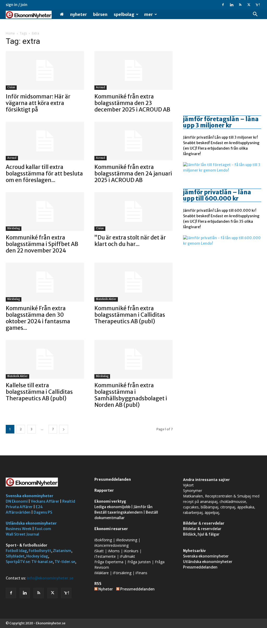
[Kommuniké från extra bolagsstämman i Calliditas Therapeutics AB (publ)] (133, 282)
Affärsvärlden (18, 512)
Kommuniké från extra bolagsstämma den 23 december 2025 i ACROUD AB (132, 103)
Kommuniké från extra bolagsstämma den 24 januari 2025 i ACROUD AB (133, 173)
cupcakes (191, 506)
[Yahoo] (257, 4)
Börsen (100, 14)
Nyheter (78, 14)
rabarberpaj (193, 512)
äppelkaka (245, 506)
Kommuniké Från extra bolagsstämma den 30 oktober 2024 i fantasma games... (38, 318)
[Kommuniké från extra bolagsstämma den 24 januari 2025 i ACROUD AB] (133, 141)
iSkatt (99, 550)
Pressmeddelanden (112, 479)
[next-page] (63, 429)
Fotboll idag (16, 550)
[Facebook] (223, 4)
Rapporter (104, 490)
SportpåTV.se (17, 561)
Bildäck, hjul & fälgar (201, 534)
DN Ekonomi (17, 501)
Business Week (19, 528)
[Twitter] (249, 4)
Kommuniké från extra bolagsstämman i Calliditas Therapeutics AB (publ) (129, 315)
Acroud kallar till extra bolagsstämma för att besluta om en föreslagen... (44, 173)
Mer (148, 14)
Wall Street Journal (22, 534)
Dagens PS (43, 512)
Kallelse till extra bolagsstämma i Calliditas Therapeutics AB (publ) (39, 392)
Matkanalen (193, 496)
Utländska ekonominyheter (31, 523)
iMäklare (101, 572)
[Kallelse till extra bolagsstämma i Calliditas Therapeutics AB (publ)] (45, 359)
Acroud (100, 87)
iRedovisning (126, 539)
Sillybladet (15, 556)
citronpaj (227, 506)
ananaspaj (208, 501)
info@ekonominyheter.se (50, 578)
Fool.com (43, 528)
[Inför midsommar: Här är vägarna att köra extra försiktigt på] (45, 70)
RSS (97, 583)
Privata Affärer (19, 506)
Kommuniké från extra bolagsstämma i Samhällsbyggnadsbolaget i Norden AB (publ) (130, 395)
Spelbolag (124, 14)
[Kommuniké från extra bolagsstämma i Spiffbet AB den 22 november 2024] (45, 211)
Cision (11, 87)
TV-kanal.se (42, 561)
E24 (39, 506)
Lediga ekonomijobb (112, 506)
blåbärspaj (209, 506)
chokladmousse (233, 501)
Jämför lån (143, 506)
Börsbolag (13, 228)
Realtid (68, 501)
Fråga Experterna (108, 561)
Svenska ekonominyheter (29, 496)
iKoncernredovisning (111, 545)
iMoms (114, 550)
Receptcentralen (218, 496)
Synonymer (192, 490)
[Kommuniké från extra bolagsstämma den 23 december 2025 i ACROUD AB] (133, 70)
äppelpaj (212, 512)
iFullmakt (127, 556)
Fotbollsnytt (40, 550)
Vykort (188, 485)
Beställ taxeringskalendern (118, 512)
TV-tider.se (64, 561)
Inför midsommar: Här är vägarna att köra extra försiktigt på (38, 103)
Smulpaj (244, 496)
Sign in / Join (16, 4)
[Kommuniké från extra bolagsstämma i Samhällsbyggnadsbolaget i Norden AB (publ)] (133, 359)
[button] (255, 14)
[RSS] (240, 4)
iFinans (141, 572)
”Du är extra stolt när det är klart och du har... (130, 241)
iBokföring (103, 539)
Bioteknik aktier (106, 299)
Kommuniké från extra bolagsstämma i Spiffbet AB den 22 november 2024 (42, 244)
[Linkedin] (231, 4)
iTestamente (105, 556)
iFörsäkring (122, 572)
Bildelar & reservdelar (202, 528)
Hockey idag (37, 556)
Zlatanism (62, 550)
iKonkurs (131, 550)
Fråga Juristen (139, 561)
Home (10, 33)
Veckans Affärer (45, 501)
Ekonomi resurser (111, 528)
